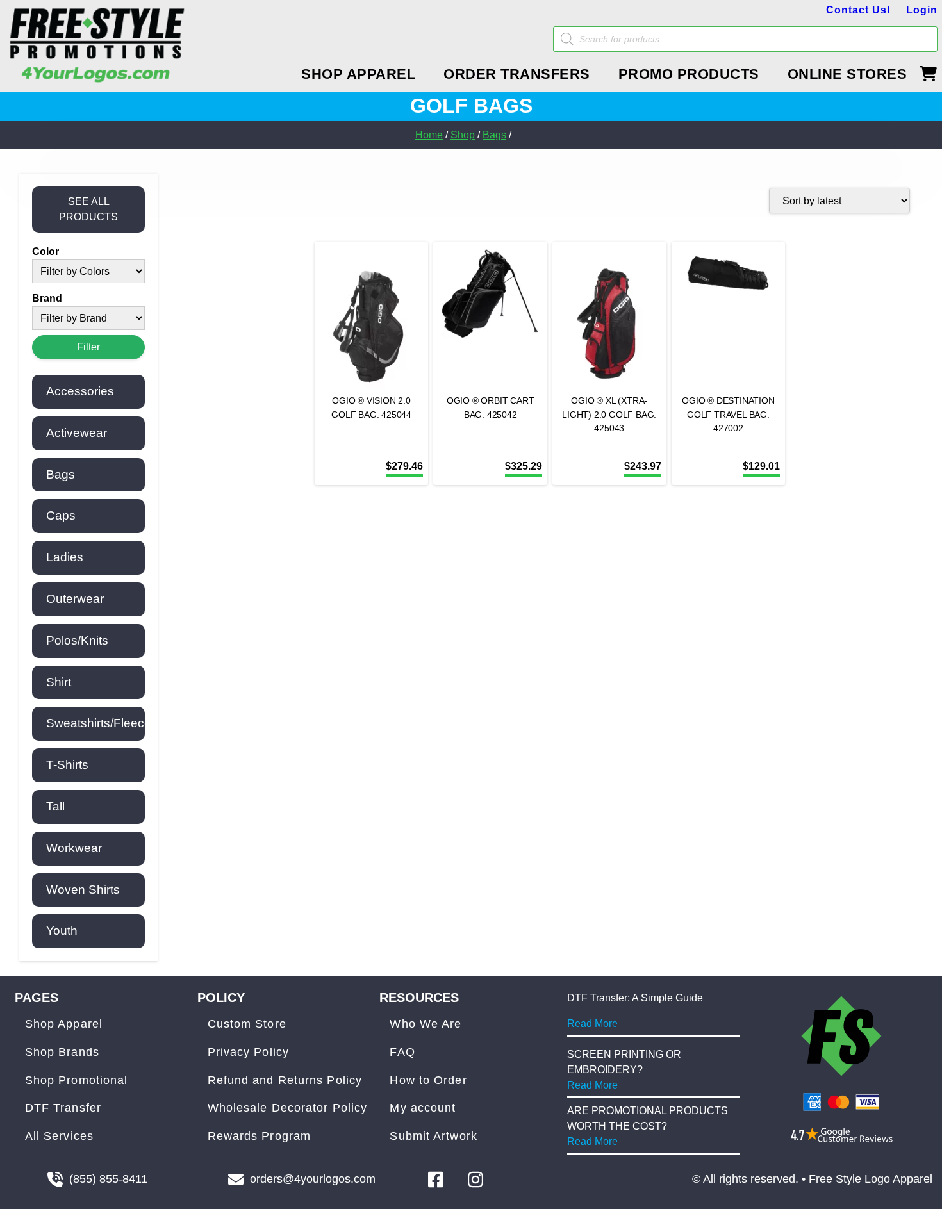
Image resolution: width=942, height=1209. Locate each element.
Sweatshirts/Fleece (98, 723)
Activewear (76, 433)
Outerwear (75, 598)
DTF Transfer (63, 1107)
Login (922, 9)
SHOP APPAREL (358, 74)
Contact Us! (858, 9)
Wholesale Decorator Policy (288, 1107)
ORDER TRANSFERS (516, 74)
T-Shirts (67, 764)
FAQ (402, 1052)
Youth (62, 930)
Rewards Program (259, 1136)
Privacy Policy (248, 1052)
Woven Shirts (83, 889)
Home (429, 134)
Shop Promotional (76, 1080)
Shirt (58, 682)
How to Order (428, 1080)
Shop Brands (62, 1052)
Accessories (80, 391)
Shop (462, 134)
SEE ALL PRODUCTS (88, 209)
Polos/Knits (77, 640)
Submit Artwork (433, 1136)
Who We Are (425, 1023)
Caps (61, 515)
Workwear (74, 848)
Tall (55, 806)
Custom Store (247, 1023)
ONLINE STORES (847, 74)
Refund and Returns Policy (285, 1080)
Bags (494, 134)
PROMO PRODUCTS (688, 74)
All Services (59, 1136)
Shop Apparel (64, 1023)
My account (423, 1107)
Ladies (64, 557)
